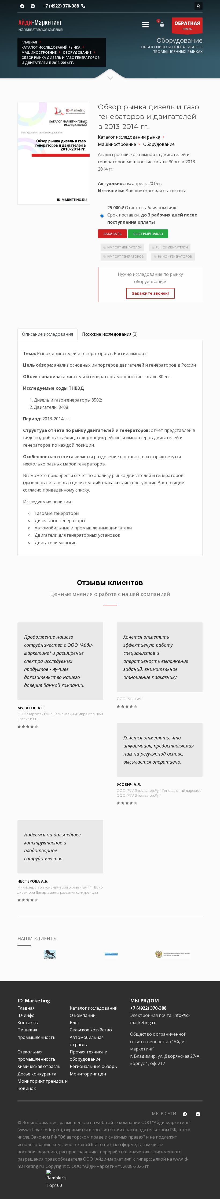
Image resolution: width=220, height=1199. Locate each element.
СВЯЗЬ (187, 25)
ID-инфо (26, 1015)
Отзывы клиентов (110, 582)
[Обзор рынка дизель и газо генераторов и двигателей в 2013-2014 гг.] (54, 153)
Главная (26, 1008)
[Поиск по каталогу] (199, 6)
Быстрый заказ (148, 233)
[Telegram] (22, 6)
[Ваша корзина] (163, 24)
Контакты (27, 1022)
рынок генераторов (175, 256)
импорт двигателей (124, 247)
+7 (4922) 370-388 (61, 6)
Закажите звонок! (150, 293)
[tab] (47, 334)
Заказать (112, 233)
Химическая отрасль (38, 1066)
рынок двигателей (172, 247)
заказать (113, 483)
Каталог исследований (94, 1008)
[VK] (32, 6)
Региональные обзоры (94, 1066)
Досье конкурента (36, 1074)
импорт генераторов (125, 256)
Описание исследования (47, 334)
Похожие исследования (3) (110, 334)
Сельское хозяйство (91, 1030)
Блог (74, 1022)
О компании (83, 1015)
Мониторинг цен (88, 1074)
